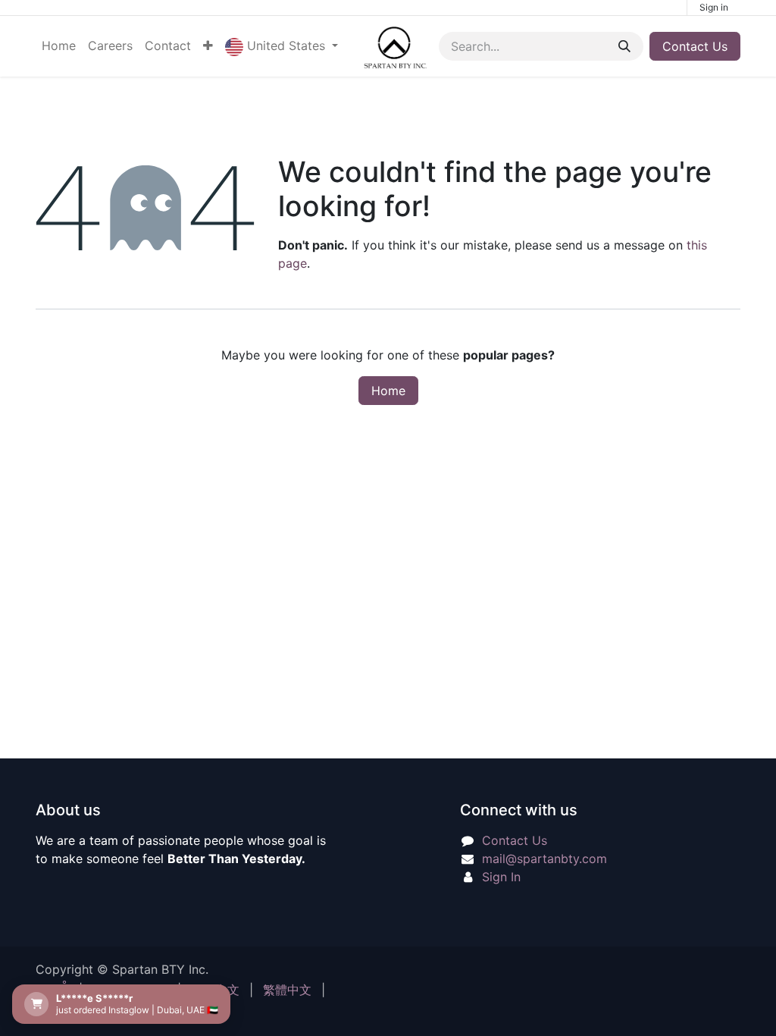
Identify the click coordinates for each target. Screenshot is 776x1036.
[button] (281, 46)
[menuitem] (59, 45)
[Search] (624, 46)
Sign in (713, 7)
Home (388, 390)
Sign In (501, 876)
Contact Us (695, 46)
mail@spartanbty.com (544, 858)
